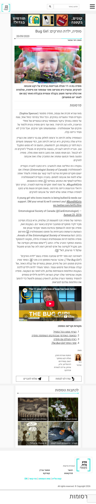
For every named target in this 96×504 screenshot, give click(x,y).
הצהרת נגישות (69, 465)
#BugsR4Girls (74, 201)
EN (26, 478)
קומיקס (46, 473)
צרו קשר (33, 478)
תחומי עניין (45, 470)
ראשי (70, 470)
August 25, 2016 (73, 215)
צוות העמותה (44, 478)
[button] (50, 6)
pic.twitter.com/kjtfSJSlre (67, 205)
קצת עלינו (56, 478)
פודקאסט (68, 473)
